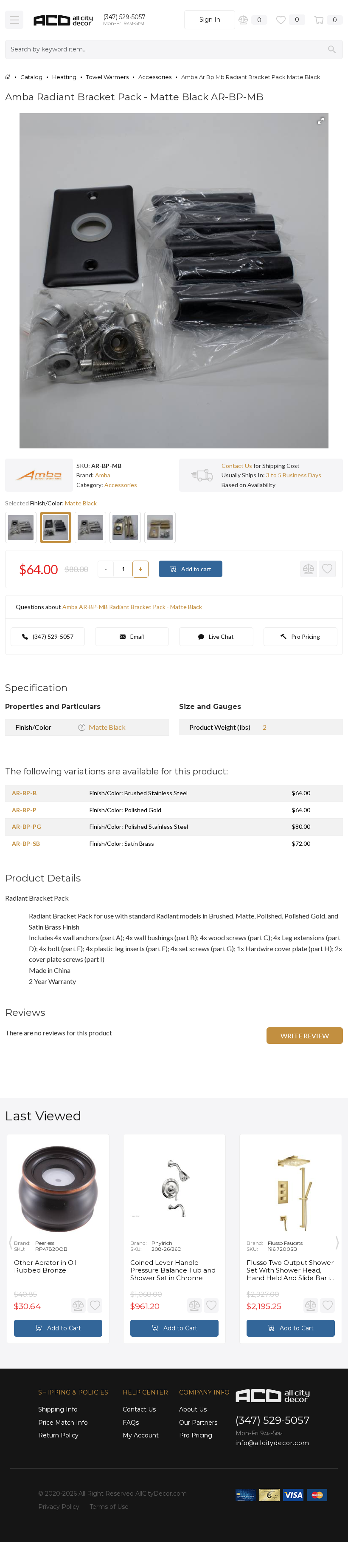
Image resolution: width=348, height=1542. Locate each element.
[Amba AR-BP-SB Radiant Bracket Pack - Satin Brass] (160, 527)
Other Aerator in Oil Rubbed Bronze (45, 1266)
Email (136, 636)
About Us (193, 1409)
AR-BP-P (24, 810)
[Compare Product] (308, 569)
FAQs (131, 1422)
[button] (321, 121)
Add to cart (195, 569)
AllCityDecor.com (161, 1493)
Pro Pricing (305, 636)
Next (337, 1241)
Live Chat (221, 636)
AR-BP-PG (26, 826)
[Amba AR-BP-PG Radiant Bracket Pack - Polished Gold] (125, 527)
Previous (10, 1241)
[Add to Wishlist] (327, 569)
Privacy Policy (58, 1507)
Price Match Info (63, 1422)
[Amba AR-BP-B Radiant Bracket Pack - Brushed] (21, 527)
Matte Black (107, 727)
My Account (141, 1435)
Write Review (305, 1036)
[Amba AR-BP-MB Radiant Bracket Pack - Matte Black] (56, 527)
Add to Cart (63, 1328)
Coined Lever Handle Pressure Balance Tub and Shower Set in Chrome (173, 1270)
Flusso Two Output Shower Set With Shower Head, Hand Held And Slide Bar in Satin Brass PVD (290, 1270)
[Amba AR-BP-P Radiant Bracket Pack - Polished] (90, 527)
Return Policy (58, 1435)
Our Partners (198, 1422)
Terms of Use (109, 1507)
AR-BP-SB (26, 843)
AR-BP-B (24, 793)
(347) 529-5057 (124, 17)
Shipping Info (58, 1409)
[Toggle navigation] (14, 20)
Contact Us (237, 465)
